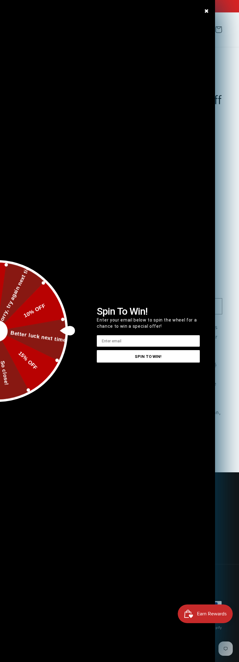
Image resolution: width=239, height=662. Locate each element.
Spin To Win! (148, 356)
